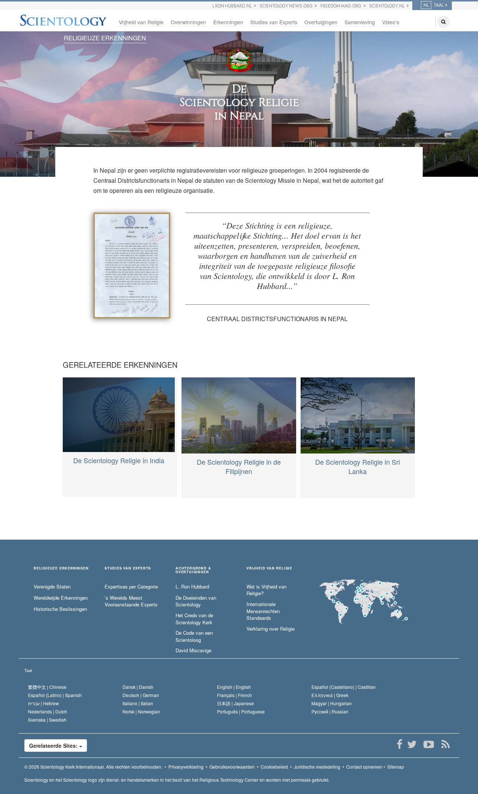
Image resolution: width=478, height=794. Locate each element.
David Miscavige (193, 650)
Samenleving (360, 22)
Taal (28, 670)
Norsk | (141, 711)
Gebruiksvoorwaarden (232, 766)
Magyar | (331, 703)
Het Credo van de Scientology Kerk (194, 619)
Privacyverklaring (186, 766)
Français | (234, 695)
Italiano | (137, 703)
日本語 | (235, 703)
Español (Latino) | (55, 695)
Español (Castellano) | (343, 687)
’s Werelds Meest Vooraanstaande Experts (131, 601)
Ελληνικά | (329, 695)
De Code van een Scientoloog (194, 636)
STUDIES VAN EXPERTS (128, 569)
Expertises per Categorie (131, 586)
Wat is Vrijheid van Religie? (266, 590)
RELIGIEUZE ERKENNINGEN (105, 38)
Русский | (329, 711)
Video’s (390, 22)
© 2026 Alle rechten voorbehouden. (93, 766)
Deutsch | (140, 695)
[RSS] (445, 744)
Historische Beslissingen (60, 609)
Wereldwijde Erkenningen (61, 597)
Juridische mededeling (317, 766)
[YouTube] (428, 744)
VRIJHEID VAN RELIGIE (269, 569)
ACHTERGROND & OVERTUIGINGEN (193, 570)
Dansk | (137, 687)
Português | (241, 711)
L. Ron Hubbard (192, 586)
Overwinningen (188, 22)
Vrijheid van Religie (141, 22)
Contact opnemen (364, 766)
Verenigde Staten (52, 586)
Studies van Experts (273, 22)
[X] (411, 744)
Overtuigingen (321, 22)
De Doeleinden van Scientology (196, 601)
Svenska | (47, 719)
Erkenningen (228, 22)
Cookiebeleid (274, 766)
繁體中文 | (47, 687)
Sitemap (395, 766)
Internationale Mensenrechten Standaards (263, 611)
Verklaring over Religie (270, 628)
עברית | (43, 703)
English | (234, 687)
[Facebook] (399, 744)
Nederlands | (47, 711)
